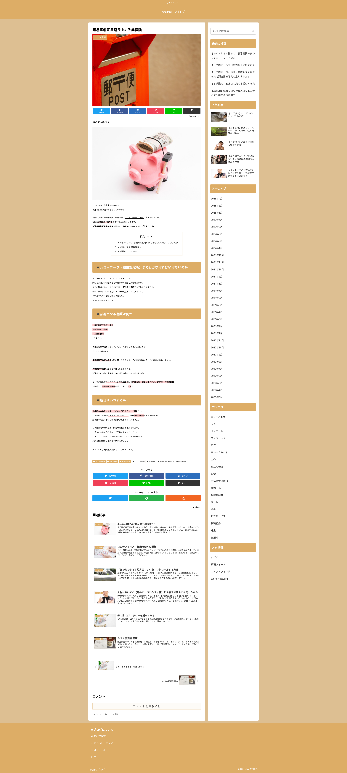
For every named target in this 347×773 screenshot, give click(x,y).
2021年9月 (217, 276)
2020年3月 (217, 397)
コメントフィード (220, 571)
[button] (253, 31)
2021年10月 (217, 269)
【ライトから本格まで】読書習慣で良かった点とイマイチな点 (233, 55)
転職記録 (216, 523)
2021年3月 (217, 319)
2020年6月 (217, 375)
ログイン (216, 557)
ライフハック (218, 438)
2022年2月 (217, 241)
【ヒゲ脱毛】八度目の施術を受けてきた (233, 65)
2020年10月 (217, 347)
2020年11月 (217, 340)
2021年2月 (217, 326)
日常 (213, 473)
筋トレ (214, 502)
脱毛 (213, 509)
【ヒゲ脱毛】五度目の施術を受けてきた (233, 83)
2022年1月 (217, 248)
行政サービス (218, 516)
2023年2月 (217, 205)
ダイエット (217, 431)
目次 (142, 236)
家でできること (219, 452)
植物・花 (216, 488)
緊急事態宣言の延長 (166, 461)
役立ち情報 (113, 461)
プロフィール (98, 749)
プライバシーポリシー (103, 742)
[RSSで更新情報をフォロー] (183, 498)
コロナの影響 (100, 461)
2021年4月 (217, 312)
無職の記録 (125, 461)
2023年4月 (217, 198)
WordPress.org (219, 578)
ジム (213, 424)
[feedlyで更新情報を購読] (146, 498)
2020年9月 (217, 354)
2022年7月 (217, 219)
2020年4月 (217, 390)
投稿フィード (218, 564)
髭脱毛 (214, 537)
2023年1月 (217, 212)
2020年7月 (217, 368)
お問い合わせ (98, 735)
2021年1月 (217, 333)
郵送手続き (182, 461)
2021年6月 (217, 297)
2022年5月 (217, 234)
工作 (213, 459)
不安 (213, 445)
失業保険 (151, 461)
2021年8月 (217, 283)
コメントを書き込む (147, 706)
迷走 (213, 530)
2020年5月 (217, 383)
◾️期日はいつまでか (127, 251)
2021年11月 (217, 262)
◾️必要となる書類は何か (129, 247)
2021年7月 (217, 290)
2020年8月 (217, 361)
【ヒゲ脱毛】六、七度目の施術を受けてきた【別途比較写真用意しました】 (233, 74)
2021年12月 (217, 255)
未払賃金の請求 (219, 480)
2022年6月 (217, 226)
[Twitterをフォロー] (110, 498)
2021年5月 (217, 305)
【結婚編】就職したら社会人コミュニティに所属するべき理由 (233, 93)
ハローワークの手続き (134, 217)
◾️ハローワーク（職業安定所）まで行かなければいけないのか (147, 242)
